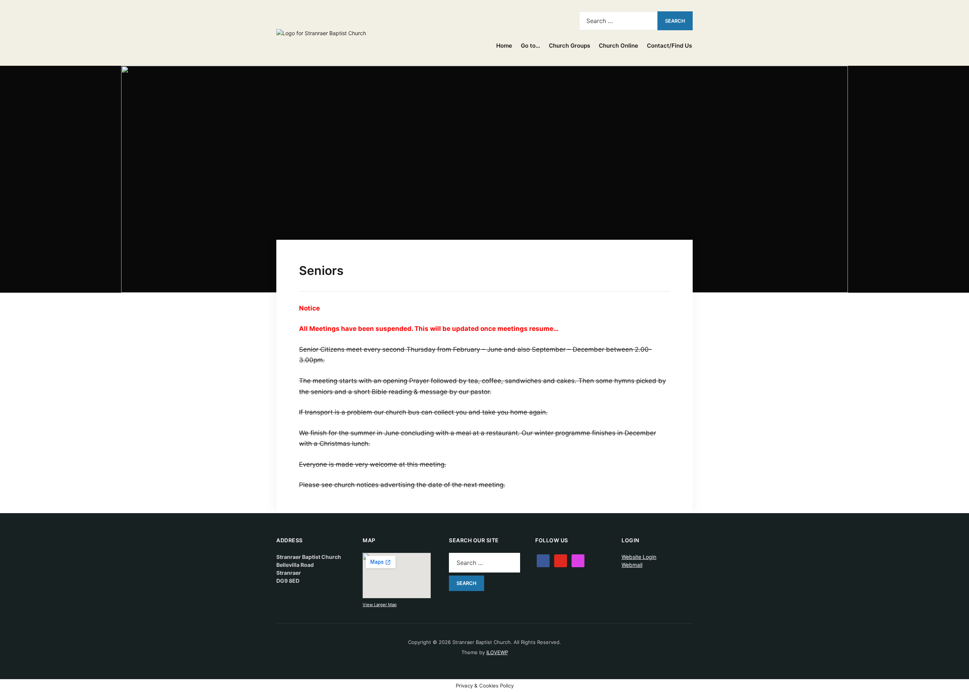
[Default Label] (550, 19)
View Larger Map (380, 604)
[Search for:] (618, 20)
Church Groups (569, 45)
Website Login (639, 557)
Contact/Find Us (669, 45)
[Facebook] (537, 19)
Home (504, 45)
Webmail (632, 565)
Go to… (530, 45)
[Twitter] (560, 560)
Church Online (618, 45)
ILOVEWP (497, 652)
